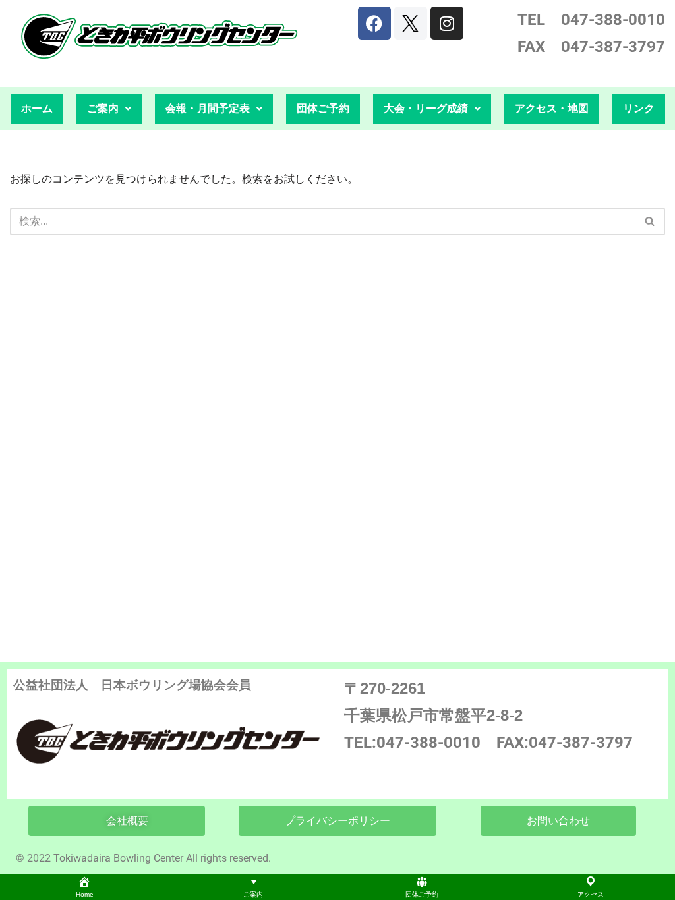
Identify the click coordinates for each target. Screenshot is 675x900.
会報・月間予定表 (207, 108)
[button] (109, 109)
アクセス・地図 (552, 108)
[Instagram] (446, 23)
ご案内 (103, 108)
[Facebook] (374, 23)
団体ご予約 (323, 108)
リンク (639, 108)
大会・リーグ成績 (426, 108)
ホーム (37, 108)
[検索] (650, 221)
